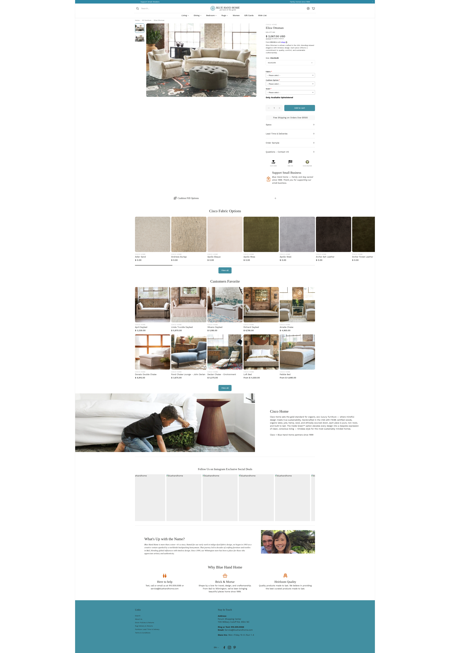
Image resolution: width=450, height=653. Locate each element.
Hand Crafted (273, 165)
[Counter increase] (279, 108)
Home (137, 20)
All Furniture (146, 20)
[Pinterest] (234, 647)
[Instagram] (229, 647)
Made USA (290, 165)
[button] (151, 8)
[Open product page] (152, 234)
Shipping (268, 38)
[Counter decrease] (269, 108)
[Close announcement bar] (372, 2)
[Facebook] (224, 647)
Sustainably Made (307, 165)
